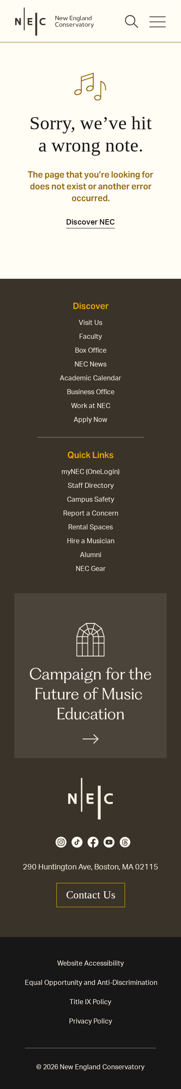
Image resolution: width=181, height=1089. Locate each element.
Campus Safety (90, 499)
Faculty (90, 336)
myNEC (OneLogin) (90, 472)
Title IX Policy (90, 1002)
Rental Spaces (90, 527)
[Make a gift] (90, 675)
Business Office (90, 392)
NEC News (90, 364)
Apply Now (90, 419)
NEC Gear (91, 568)
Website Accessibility (90, 963)
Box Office (90, 350)
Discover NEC (90, 222)
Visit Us (90, 322)
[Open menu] (157, 22)
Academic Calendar (90, 378)
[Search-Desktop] (132, 22)
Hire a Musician (90, 541)
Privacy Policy (90, 1021)
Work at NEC (90, 406)
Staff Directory (91, 485)
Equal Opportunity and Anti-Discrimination (91, 982)
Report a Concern (90, 513)
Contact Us (90, 895)
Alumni (90, 555)
